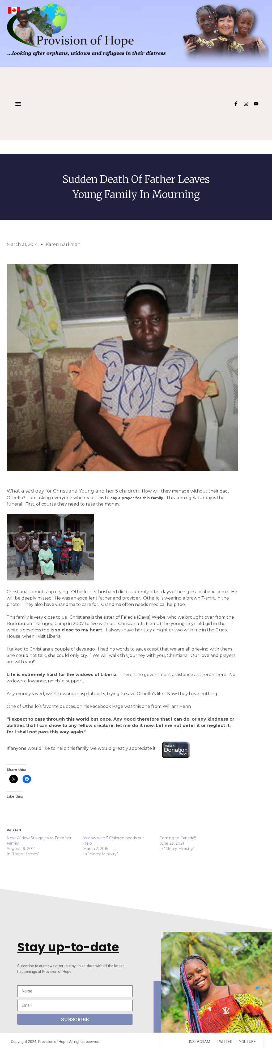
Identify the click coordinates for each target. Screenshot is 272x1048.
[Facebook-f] (235, 103)
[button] (18, 103)
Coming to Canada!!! (178, 838)
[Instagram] (246, 103)
